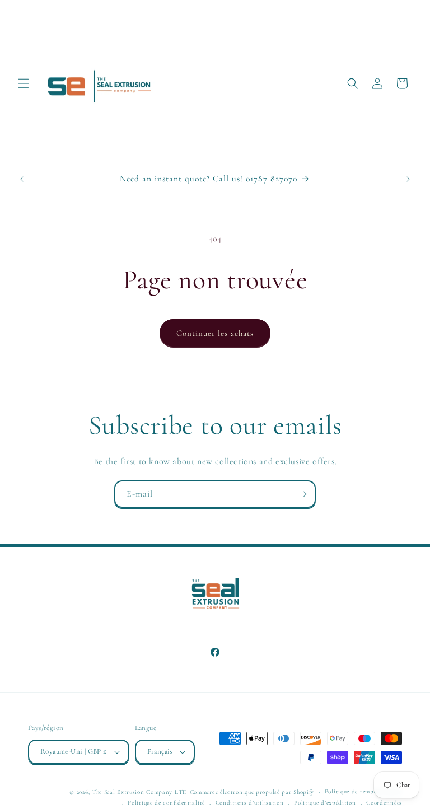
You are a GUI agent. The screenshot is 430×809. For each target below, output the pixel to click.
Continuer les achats (215, 333)
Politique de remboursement (363, 791)
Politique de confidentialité (166, 802)
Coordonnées (384, 802)
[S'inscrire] (302, 494)
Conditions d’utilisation (250, 802)
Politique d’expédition (325, 802)
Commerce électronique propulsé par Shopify (252, 792)
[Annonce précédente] (22, 179)
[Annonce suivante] (408, 179)
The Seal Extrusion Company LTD (140, 792)
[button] (23, 83)
